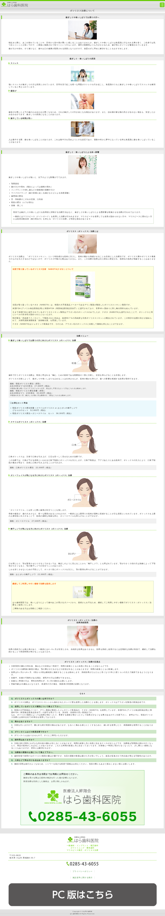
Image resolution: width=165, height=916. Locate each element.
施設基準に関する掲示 (82, 877)
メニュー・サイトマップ (162, 5)
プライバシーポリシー (82, 871)
